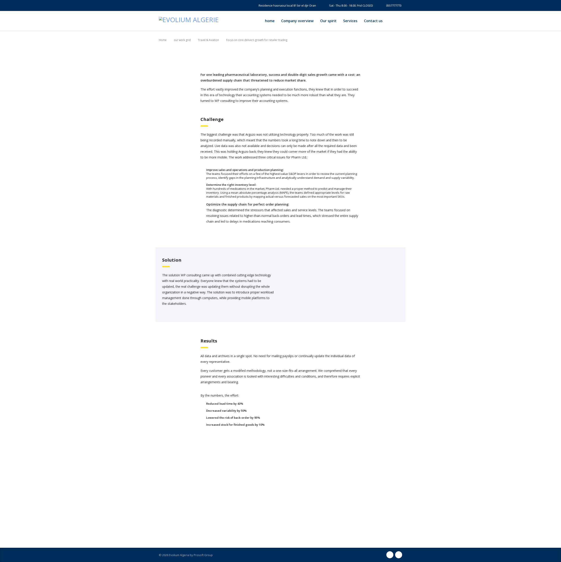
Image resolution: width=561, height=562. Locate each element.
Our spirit (328, 20)
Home (163, 40)
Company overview (297, 20)
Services (350, 20)
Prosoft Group (203, 555)
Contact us (373, 20)
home (270, 20)
